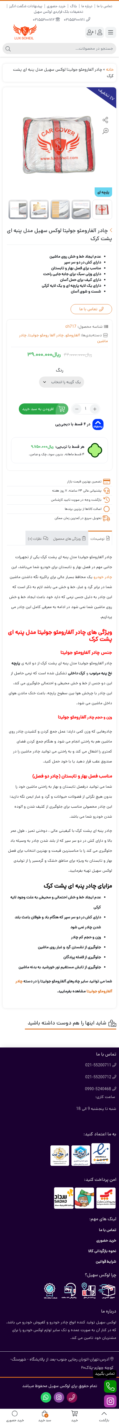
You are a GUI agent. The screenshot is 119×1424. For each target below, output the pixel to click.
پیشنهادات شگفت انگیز (25, 6)
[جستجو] (8, 48)
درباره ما (86, 6)
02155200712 (44, 20)
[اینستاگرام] (110, 1401)
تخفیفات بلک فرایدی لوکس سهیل (58, 11)
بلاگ (73, 6)
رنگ (59, 370)
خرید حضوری (56, 6)
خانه (109, 69)
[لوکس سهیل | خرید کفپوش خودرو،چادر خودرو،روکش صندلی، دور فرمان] (25, 32)
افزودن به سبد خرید (38, 409)
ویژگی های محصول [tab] (67, 539)
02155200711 (75, 20)
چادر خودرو (103, 577)
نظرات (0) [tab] (35, 539)
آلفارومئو (73, 335)
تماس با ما (104, 6)
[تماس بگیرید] (110, 1386)
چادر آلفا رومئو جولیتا (46, 335)
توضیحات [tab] (97, 539)
